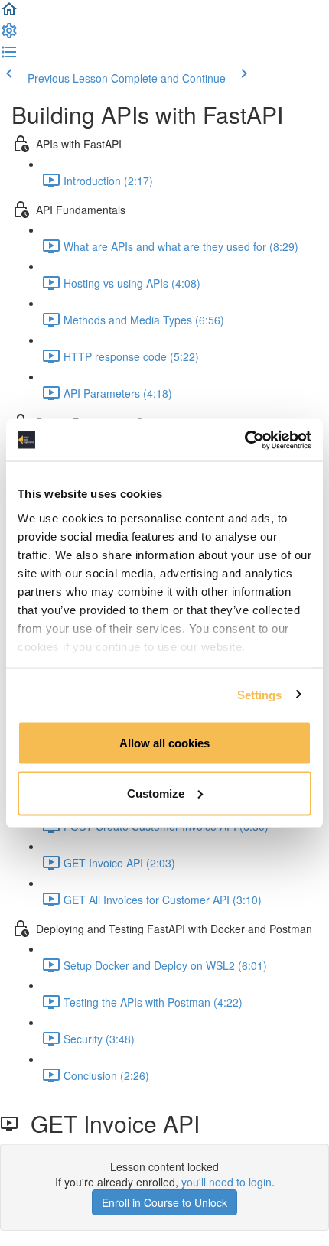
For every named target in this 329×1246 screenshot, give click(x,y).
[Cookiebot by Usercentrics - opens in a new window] (244, 440)
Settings (259, 694)
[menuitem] (9, 35)
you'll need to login (226, 1181)
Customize (155, 792)
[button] (9, 13)
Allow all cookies (164, 743)
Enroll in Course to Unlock (164, 1202)
